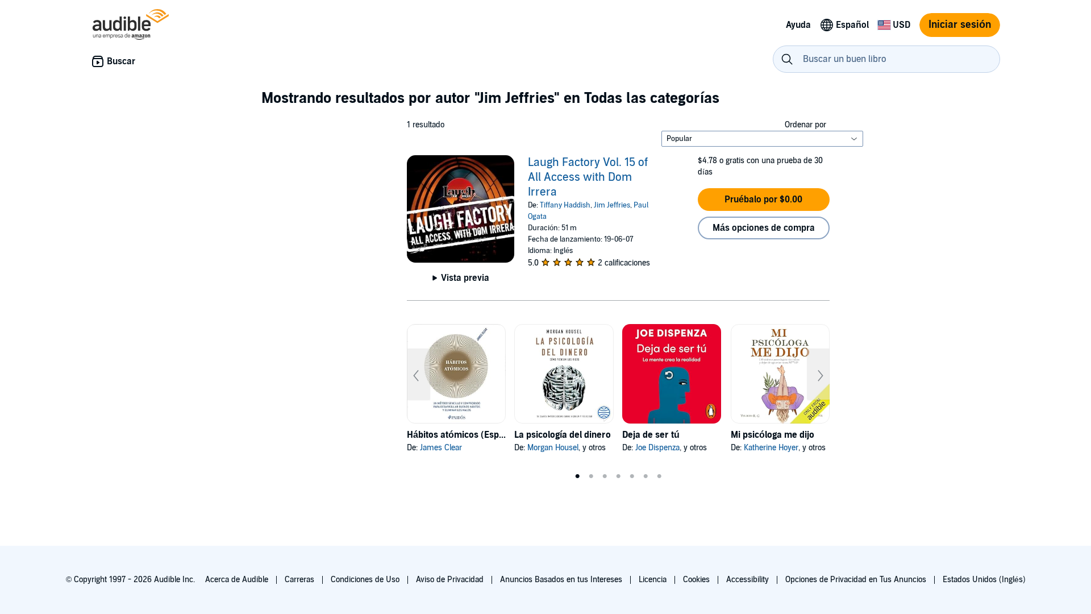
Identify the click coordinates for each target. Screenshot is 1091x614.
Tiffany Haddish (565, 205)
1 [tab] (577, 476)
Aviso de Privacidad (450, 579)
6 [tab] (645, 476)
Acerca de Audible (236, 579)
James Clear (441, 448)
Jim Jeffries (612, 205)
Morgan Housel (552, 448)
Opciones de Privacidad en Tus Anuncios (855, 579)
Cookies (696, 579)
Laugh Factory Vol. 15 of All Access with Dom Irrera (588, 177)
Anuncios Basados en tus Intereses (561, 579)
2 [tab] (591, 476)
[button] (764, 199)
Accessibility (747, 579)
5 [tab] (632, 476)
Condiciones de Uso (365, 579)
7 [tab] (659, 476)
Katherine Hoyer (771, 448)
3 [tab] (604, 476)
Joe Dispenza (657, 448)
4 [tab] (618, 476)
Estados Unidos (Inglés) (984, 579)
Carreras (299, 579)
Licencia (653, 579)
